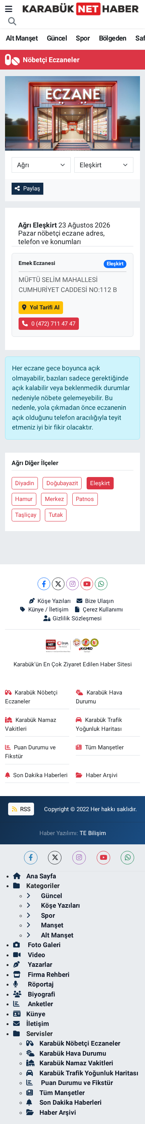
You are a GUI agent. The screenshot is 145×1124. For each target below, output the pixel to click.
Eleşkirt (100, 483)
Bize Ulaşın (99, 601)
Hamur (23, 499)
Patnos (85, 499)
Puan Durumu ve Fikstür (30, 751)
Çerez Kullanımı (103, 609)
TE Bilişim (93, 833)
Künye (35, 1014)
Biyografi (40, 994)
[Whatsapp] (101, 583)
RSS (25, 809)
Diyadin (24, 483)
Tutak (56, 514)
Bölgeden (112, 38)
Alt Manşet (22, 38)
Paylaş (31, 188)
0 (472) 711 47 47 (53, 323)
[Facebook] (44, 583)
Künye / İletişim (48, 609)
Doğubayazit (62, 483)
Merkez (54, 499)
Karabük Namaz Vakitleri (30, 724)
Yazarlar (39, 964)
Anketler (39, 1004)
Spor (83, 38)
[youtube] (103, 857)
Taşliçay (25, 514)
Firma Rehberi (48, 974)
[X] (58, 583)
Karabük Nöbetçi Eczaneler (31, 697)
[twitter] (54, 857)
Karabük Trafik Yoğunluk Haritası (99, 724)
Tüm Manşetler (104, 747)
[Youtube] (86, 583)
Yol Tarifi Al (45, 307)
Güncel (57, 38)
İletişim (37, 1023)
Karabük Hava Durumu (99, 697)
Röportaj (39, 984)
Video (35, 955)
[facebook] (31, 857)
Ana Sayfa (41, 876)
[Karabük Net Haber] (81, 8)
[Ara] (12, 22)
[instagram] (79, 857)
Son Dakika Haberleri (40, 775)
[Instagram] (72, 583)
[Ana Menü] (8, 9)
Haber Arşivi (102, 775)
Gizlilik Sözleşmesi (77, 618)
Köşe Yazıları (54, 601)
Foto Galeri (43, 945)
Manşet (51, 925)
